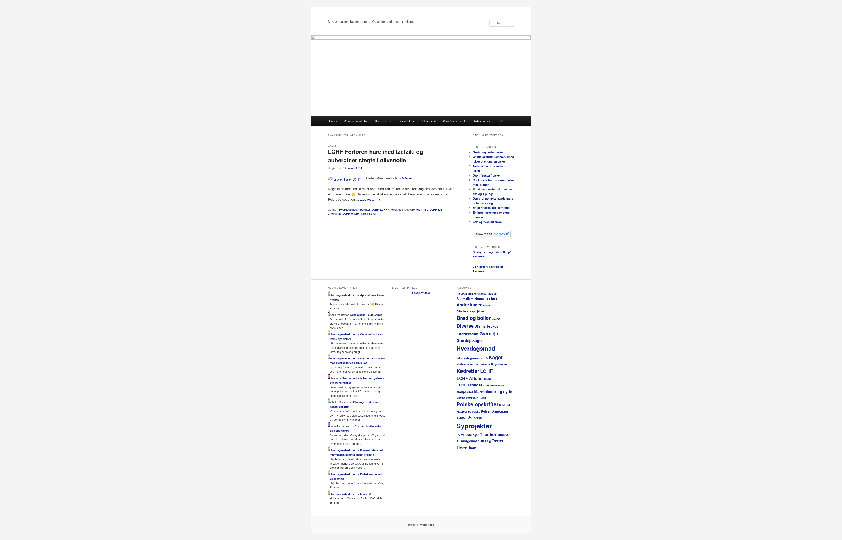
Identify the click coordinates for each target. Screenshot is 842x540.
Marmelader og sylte (493, 391)
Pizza (482, 397)
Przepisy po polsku (455, 121)
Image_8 (365, 494)
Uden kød (466, 447)
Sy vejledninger (468, 435)
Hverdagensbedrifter (343, 295)
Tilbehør (488, 434)
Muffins (461, 397)
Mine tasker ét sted (356, 121)
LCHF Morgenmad (493, 385)
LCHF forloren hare (355, 213)
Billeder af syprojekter (470, 311)
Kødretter (364, 209)
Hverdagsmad (383, 121)
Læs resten (370, 199)
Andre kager (469, 305)
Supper (462, 417)
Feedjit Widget (421, 293)
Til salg (485, 441)
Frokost (493, 326)
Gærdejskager (470, 340)
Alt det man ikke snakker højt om (477, 293)
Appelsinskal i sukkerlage (366, 315)
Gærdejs (488, 333)
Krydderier (499, 364)
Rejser (486, 411)
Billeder (487, 305)
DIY (478, 326)
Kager (496, 357)
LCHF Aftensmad (390, 209)
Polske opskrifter (477, 404)
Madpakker (465, 392)
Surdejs (474, 417)
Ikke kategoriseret (470, 358)
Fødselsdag (467, 333)
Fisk (484, 326)
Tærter (497, 440)
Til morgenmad (468, 441)
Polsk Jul (504, 405)
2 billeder (405, 178)
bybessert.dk (482, 121)
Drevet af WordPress (421, 525)
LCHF (375, 209)
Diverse (496, 318)
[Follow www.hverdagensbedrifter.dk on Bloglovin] (492, 236)
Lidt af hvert (428, 121)
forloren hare (420, 209)
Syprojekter (407, 121)
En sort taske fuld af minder (491, 208)
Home (333, 121)
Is (486, 357)
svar (372, 213)
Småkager (499, 411)
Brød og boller (474, 317)
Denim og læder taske (488, 152)
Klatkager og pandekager (473, 364)
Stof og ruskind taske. (488, 222)
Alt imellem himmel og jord (477, 298)
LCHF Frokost (469, 385)
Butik (501, 121)
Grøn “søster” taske (486, 175)
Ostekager (472, 397)
